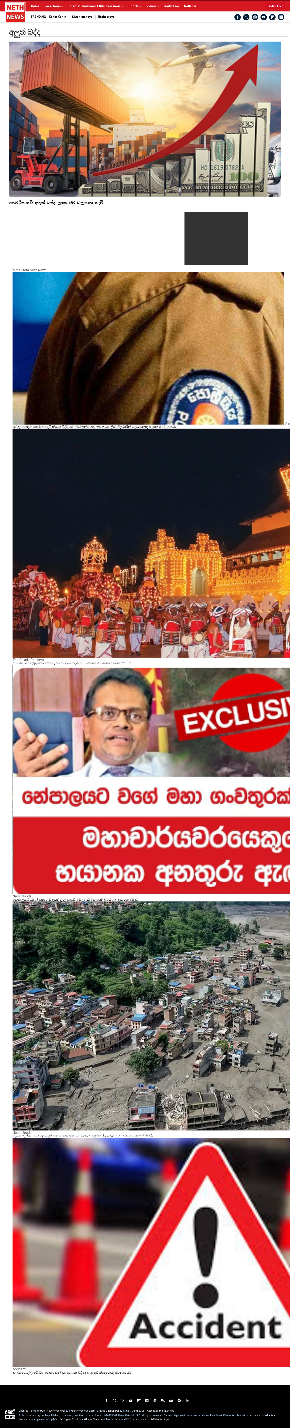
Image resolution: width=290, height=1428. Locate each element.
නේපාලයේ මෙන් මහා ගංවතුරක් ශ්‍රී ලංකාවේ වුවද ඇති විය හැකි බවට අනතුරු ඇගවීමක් (75, 900)
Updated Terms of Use (32, 1410)
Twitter (246, 17)
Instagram (255, 17)
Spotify (179, 1400)
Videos (151, 6)
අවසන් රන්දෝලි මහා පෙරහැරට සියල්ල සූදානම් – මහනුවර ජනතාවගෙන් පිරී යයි (72, 663)
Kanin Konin (57, 16)
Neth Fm (190, 6)
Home (35, 6)
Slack (155, 1400)
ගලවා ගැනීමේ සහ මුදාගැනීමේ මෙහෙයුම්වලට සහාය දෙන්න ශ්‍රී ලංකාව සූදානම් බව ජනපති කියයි (83, 1136)
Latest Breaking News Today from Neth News (15, 12)
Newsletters (171, 1400)
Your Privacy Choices (82, 1410)
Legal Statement (95, 1419)
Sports (133, 6)
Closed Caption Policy (109, 1410)
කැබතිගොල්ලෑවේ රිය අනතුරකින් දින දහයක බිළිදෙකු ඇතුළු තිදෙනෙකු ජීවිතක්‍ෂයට (72, 1373)
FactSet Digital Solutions (69, 1419)
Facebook (237, 17)
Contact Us (138, 1410)
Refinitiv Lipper (161, 1419)
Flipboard (272, 17)
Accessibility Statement (160, 1410)
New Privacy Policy (57, 1410)
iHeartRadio (187, 1400)
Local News (52, 6)
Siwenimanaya (82, 16)
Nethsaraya (106, 16)
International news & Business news (95, 6)
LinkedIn (281, 17)
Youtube (263, 17)
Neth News (10, 1414)
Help (126, 1410)
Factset (271, 1415)
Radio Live (171, 6)
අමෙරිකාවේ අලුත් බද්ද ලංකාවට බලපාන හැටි (56, 202)
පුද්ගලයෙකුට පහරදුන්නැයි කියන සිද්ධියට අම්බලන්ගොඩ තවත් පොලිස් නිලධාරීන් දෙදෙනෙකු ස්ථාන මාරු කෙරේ (94, 427)
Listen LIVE (275, 6)
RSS (163, 1400)
